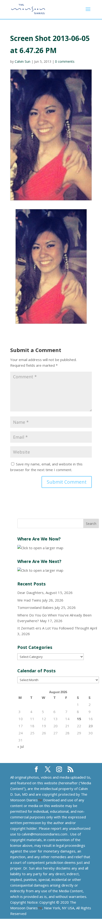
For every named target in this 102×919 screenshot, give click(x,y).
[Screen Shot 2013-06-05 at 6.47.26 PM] (51, 266)
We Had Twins (29, 600)
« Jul (20, 746)
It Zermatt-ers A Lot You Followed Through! (53, 628)
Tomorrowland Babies (35, 607)
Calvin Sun (22, 61)
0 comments (64, 61)
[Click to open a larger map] (40, 547)
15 (79, 718)
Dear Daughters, (31, 592)
